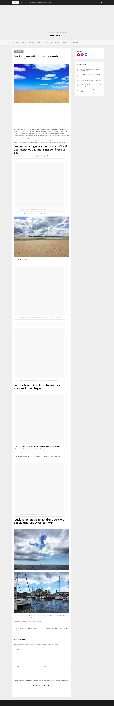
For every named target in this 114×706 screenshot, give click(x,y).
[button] (85, 2)
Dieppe (44, 133)
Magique (31, 42)
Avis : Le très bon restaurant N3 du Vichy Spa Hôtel (56, 628)
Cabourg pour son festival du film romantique (25, 133)
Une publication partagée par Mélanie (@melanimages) (32, 209)
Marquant (40, 42)
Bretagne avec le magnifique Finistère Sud (46, 131)
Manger (24, 42)
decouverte (21, 621)
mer (34, 621)
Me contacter (74, 42)
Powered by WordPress (17, 702)
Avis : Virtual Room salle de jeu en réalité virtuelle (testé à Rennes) (91, 85)
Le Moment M (53, 35)
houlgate (30, 621)
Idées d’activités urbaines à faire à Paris (30, 2)
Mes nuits (57, 42)
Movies (65, 42)
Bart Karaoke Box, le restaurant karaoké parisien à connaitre (91, 75)
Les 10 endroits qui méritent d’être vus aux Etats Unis (90, 70)
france (26, 621)
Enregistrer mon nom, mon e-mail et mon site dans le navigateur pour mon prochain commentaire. (41, 680)
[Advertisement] (57, 19)
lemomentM (16, 58)
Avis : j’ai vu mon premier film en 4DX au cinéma (90, 90)
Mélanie (36, 452)
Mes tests (49, 42)
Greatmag (28, 702)
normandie (38, 621)
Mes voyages (15, 42)
